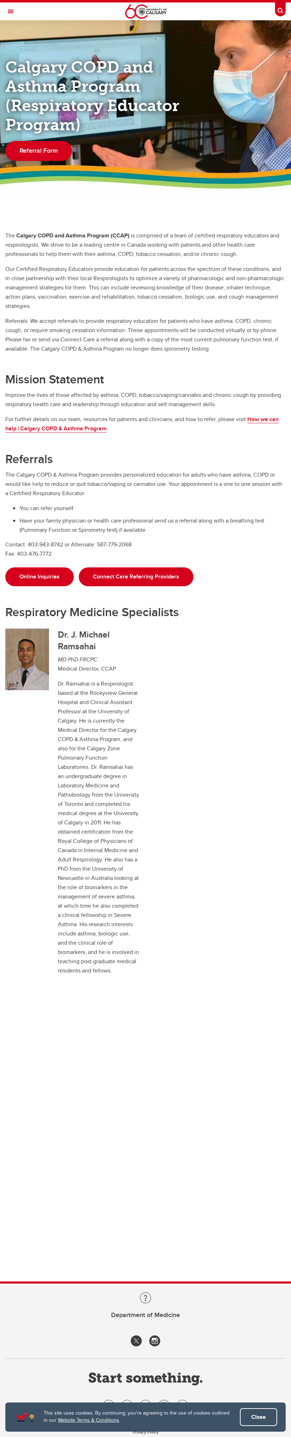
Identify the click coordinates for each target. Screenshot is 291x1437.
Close (258, 1417)
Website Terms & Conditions (88, 1419)
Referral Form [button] (39, 150)
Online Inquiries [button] (40, 576)
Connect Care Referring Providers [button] (136, 576)
